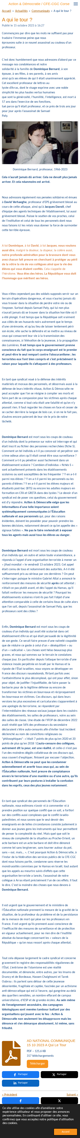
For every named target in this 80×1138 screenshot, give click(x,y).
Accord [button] (65, 1131)
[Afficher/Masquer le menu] (75, 4)
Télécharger (37, 1063)
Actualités (21, 11)
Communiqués (41, 11)
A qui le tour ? (62, 11)
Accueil (6, 11)
